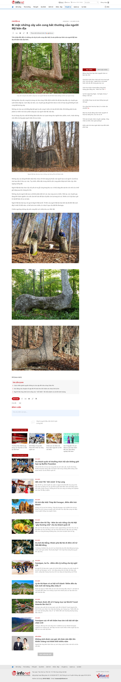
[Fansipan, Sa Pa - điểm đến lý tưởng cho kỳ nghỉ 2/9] (22, 567)
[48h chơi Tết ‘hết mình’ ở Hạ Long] (22, 486)
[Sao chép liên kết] (23, 33)
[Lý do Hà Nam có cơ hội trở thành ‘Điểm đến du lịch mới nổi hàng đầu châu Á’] (22, 587)
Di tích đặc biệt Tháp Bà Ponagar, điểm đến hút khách (56, 503)
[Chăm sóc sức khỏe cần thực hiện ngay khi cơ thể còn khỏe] (54, 438)
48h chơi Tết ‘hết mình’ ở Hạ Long (50, 482)
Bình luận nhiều (102, 70)
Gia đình (43, 7)
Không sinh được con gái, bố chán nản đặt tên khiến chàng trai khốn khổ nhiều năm (55, 640)
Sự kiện (84, 7)
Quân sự (76, 7)
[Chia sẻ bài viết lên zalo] (16, 33)
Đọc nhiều (89, 70)
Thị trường (27, 7)
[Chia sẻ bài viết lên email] (20, 33)
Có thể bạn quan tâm (20, 430)
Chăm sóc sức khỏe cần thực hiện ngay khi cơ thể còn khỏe (53, 447)
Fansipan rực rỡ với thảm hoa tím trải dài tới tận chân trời (56, 621)
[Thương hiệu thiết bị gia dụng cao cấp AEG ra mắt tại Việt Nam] (19, 438)
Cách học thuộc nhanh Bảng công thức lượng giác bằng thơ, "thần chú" (94, 88)
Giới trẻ (51, 7)
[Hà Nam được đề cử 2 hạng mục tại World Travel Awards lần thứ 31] (22, 606)
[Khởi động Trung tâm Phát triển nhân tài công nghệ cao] (37, 438)
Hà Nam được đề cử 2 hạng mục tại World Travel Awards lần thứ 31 (56, 603)
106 (88, 108)
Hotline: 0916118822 (77, 2)
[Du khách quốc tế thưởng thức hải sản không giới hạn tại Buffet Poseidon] (22, 465)
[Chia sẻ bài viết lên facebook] (13, 33)
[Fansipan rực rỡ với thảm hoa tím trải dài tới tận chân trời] (22, 624)
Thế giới (35, 7)
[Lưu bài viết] (27, 33)
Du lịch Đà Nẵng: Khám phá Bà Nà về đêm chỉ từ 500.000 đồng (56, 544)
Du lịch (37, 459)
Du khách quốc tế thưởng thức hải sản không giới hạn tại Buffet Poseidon (57, 462)
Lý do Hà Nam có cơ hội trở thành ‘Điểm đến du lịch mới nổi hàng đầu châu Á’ (56, 584)
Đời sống (18, 7)
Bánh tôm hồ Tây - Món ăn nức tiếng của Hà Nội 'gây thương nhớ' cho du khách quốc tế (56, 523)
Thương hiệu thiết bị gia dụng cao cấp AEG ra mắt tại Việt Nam (19, 447)
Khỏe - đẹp (59, 7)
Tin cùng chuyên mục (20, 455)
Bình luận (15, 398)
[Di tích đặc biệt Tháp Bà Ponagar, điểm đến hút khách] (22, 506)
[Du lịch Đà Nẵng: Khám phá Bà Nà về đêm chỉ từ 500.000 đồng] (22, 547)
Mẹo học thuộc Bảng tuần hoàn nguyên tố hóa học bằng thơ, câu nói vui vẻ (95, 113)
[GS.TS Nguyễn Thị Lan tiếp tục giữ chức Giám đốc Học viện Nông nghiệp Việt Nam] (71, 438)
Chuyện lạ (68, 7)
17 (105, 89)
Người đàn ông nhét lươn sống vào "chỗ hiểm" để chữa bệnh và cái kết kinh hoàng (40, 392)
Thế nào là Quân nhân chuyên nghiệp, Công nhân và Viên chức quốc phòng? (96, 120)
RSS (108, 7)
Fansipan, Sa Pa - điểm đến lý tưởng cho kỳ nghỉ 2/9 (56, 564)
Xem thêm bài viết (45, 654)
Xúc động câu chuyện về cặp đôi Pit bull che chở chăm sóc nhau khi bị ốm (36, 388)
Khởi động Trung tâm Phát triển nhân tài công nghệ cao (36, 447)
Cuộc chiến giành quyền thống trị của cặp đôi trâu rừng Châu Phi (34, 385)
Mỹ (20, 403)
